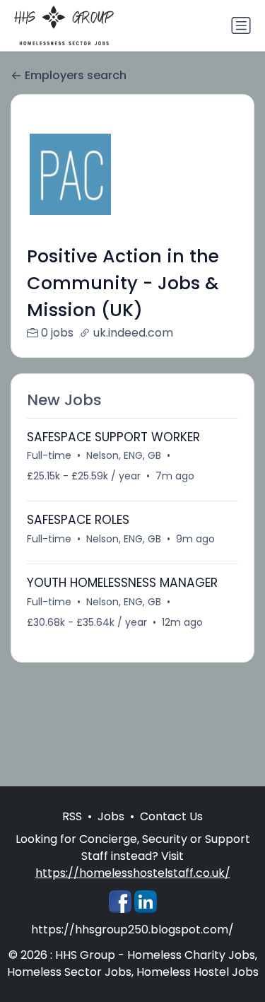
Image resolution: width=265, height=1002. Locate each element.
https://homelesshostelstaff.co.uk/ (132, 873)
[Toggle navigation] (241, 25)
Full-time (49, 455)
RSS (72, 816)
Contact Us (171, 816)
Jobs (111, 816)
